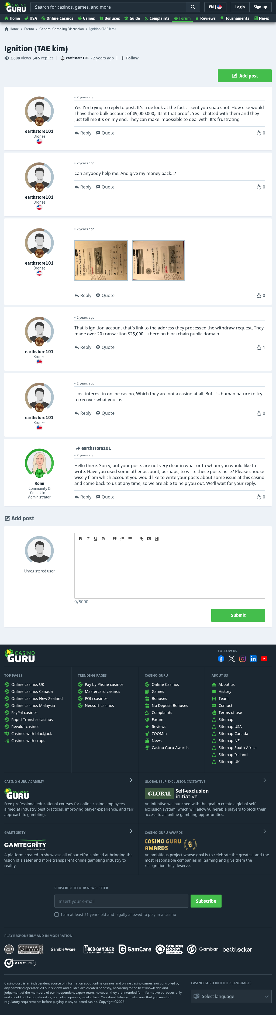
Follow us (227, 651)
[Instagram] (242, 658)
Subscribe (206, 901)
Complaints (160, 18)
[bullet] (130, 538)
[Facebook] (221, 658)
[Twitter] (232, 658)
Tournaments (237, 18)
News (264, 18)
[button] (231, 996)
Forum (185, 18)
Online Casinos (60, 18)
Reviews (208, 18)
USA (33, 18)
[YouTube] (264, 658)
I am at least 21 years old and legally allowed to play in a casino (118, 914)
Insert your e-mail (73, 897)
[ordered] (122, 538)
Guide (135, 18)
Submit (238, 615)
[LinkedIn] (253, 658)
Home (15, 18)
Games (89, 18)
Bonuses (112, 18)
